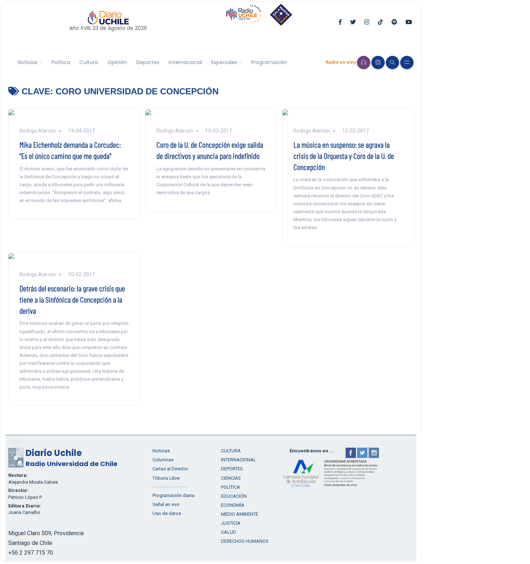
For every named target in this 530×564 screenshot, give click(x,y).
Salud (228, 532)
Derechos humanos (245, 541)
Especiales (224, 62)
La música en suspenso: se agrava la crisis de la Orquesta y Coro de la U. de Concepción (343, 155)
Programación (269, 62)
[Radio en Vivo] (363, 62)
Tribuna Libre (166, 478)
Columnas (163, 459)
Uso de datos (167, 513)
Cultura (88, 62)
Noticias (27, 62)
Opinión (117, 62)
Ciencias (231, 478)
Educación (234, 496)
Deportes (147, 62)
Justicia (230, 523)
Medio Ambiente (239, 514)
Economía (232, 505)
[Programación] (378, 62)
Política (61, 62)
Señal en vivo (166, 504)
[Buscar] (392, 62)
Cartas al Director (170, 468)
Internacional (185, 62)
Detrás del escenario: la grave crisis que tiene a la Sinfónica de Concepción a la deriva (72, 299)
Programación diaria (173, 495)
